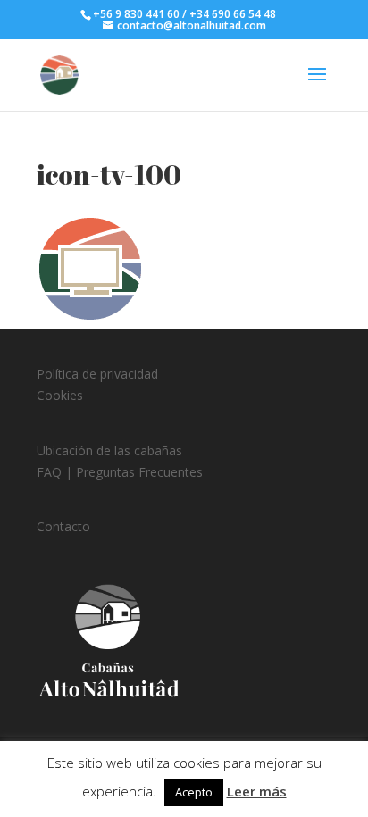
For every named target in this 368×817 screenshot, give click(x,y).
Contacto (63, 526)
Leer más (257, 791)
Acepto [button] (194, 792)
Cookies (60, 395)
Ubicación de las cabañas (109, 450)
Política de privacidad (97, 373)
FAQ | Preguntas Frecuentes (120, 471)
